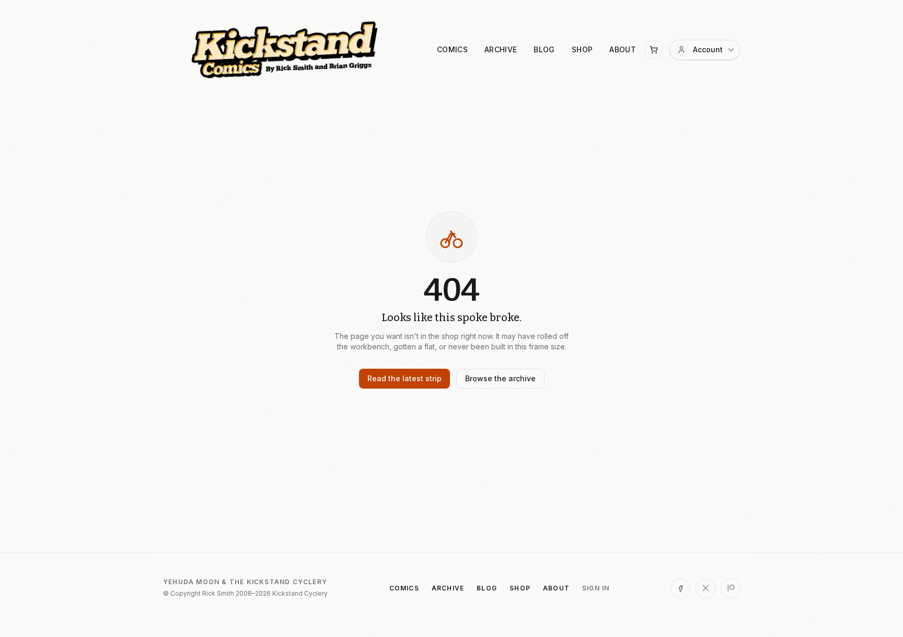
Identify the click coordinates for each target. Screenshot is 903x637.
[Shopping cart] (653, 49)
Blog (544, 49)
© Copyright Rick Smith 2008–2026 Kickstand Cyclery (245, 593)
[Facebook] (680, 588)
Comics (452, 49)
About (622, 49)
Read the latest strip (404, 378)
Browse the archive (500, 378)
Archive (500, 49)
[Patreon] (730, 588)
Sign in (595, 588)
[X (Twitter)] (705, 588)
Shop (582, 49)
